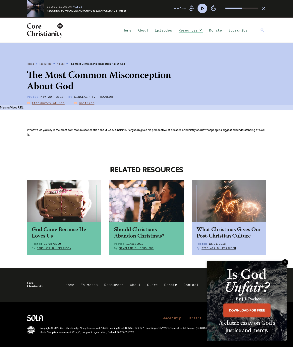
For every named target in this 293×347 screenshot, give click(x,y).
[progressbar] (146, 17)
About (143, 30)
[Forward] (213, 8)
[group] (216, 8)
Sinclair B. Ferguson (93, 96)
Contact (191, 284)
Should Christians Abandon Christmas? (139, 233)
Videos (60, 63)
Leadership (171, 318)
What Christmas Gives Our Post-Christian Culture (229, 233)
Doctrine (86, 103)
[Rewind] (191, 8)
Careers (195, 318)
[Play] (202, 8)
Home (127, 30)
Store (152, 284)
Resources (188, 30)
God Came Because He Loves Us (59, 233)
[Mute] (222, 8)
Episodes (163, 30)
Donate (215, 30)
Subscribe (238, 30)
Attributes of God (48, 103)
